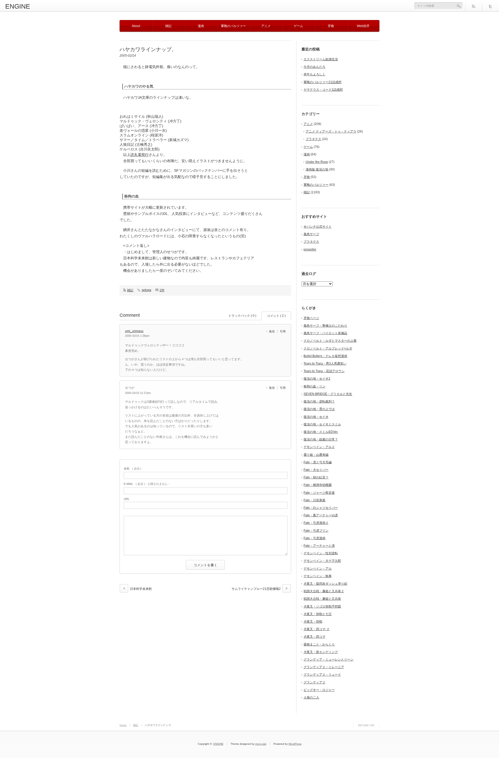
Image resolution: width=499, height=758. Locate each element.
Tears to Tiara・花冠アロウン (324, 371)
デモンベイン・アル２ (319, 447)
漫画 (201, 26)
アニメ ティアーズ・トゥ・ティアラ (331, 131)
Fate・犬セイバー (316, 470)
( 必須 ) (132, 468)
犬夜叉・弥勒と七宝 (318, 614)
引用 (283, 331)
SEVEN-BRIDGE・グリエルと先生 (328, 394)
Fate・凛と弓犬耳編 (318, 462)
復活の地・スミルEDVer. (321, 432)
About (136, 26)
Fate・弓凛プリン (316, 530)
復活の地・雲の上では (319, 409)
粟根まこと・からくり (319, 644)
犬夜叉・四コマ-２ (317, 629)
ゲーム (298, 26)
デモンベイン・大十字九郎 (322, 561)
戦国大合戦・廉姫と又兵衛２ (324, 591)
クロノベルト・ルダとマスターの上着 (330, 340)
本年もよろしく (314, 74)
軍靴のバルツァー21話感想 (323, 82)
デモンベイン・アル (318, 568)
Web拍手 (363, 26)
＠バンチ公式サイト (318, 226)
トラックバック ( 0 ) (242, 316)
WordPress (294, 743)
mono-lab (260, 743)
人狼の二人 (311, 697)
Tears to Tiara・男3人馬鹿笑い (325, 363)
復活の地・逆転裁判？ (319, 401)
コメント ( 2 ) (276, 316)
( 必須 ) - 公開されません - (146, 483)
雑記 (168, 26)
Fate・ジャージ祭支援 (319, 493)
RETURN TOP (366, 725)
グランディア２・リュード (322, 674)
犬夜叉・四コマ (314, 636)
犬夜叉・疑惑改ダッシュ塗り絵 (325, 583)
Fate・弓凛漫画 (314, 538)
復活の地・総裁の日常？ (321, 439)
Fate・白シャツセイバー (321, 508)
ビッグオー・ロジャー (319, 690)
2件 (162, 290)
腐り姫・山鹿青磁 (316, 455)
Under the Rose (317, 162)
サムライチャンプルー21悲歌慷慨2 (256, 589)
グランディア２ (314, 682)
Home (123, 725)
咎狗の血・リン (314, 386)
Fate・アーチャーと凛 (319, 546)
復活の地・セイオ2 (317, 378)
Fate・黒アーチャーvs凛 (321, 515)
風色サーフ (311, 234)
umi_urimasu (134, 331)
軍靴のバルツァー (233, 26)
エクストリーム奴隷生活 (321, 59)
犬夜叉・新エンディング (321, 652)
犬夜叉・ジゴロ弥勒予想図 (322, 606)
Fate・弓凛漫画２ (316, 523)
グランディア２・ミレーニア (324, 667)
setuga (146, 290)
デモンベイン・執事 (318, 576)
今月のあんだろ (314, 67)
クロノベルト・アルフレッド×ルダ (328, 348)
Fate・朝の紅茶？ (316, 477)
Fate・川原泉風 (314, 500)
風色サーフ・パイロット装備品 (325, 333)
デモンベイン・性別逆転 (321, 553)
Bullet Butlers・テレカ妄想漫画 (325, 356)
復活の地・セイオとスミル (322, 424)
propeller (310, 249)
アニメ (266, 26)
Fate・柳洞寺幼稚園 (318, 485)
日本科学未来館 (141, 589)
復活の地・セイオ (316, 417)
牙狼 (331, 26)
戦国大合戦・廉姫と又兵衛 (322, 599)
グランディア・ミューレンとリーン (328, 659)
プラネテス (313, 139)
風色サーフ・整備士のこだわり (325, 325)
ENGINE (17, 6)
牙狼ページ (311, 318)
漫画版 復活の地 (317, 169)
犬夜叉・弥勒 (313, 621)
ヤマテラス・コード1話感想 (323, 89)
